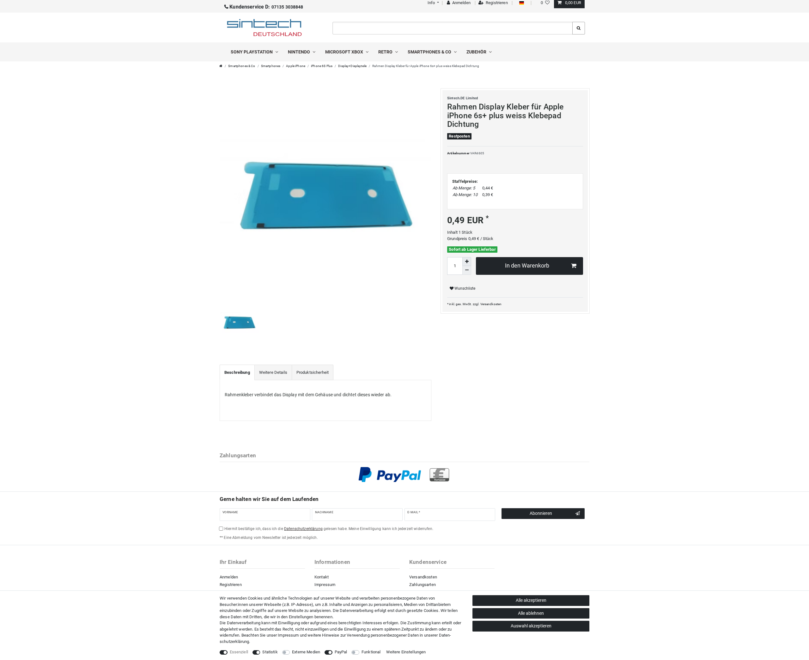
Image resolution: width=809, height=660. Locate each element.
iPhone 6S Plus (321, 66)
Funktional (371, 652)
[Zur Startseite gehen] (220, 66)
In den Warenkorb (527, 265)
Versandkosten (491, 304)
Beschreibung (237, 372)
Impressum (324, 584)
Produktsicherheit (312, 372)
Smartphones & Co (430, 51)
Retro (385, 51)
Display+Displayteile (352, 66)
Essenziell (239, 652)
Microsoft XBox (344, 51)
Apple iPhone (295, 66)
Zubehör (476, 51)
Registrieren (231, 584)
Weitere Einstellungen (406, 652)
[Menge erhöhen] (466, 261)
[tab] (237, 372)
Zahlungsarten (422, 584)
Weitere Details (273, 372)
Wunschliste (464, 288)
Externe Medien (306, 652)
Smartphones (271, 66)
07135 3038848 (266, 6)
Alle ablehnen (531, 613)
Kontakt (321, 577)
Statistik (269, 652)
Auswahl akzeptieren (531, 625)
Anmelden (229, 577)
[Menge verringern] (466, 270)
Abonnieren (541, 513)
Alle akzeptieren (531, 600)
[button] (432, 2)
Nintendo (299, 51)
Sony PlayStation (252, 51)
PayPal (341, 652)
